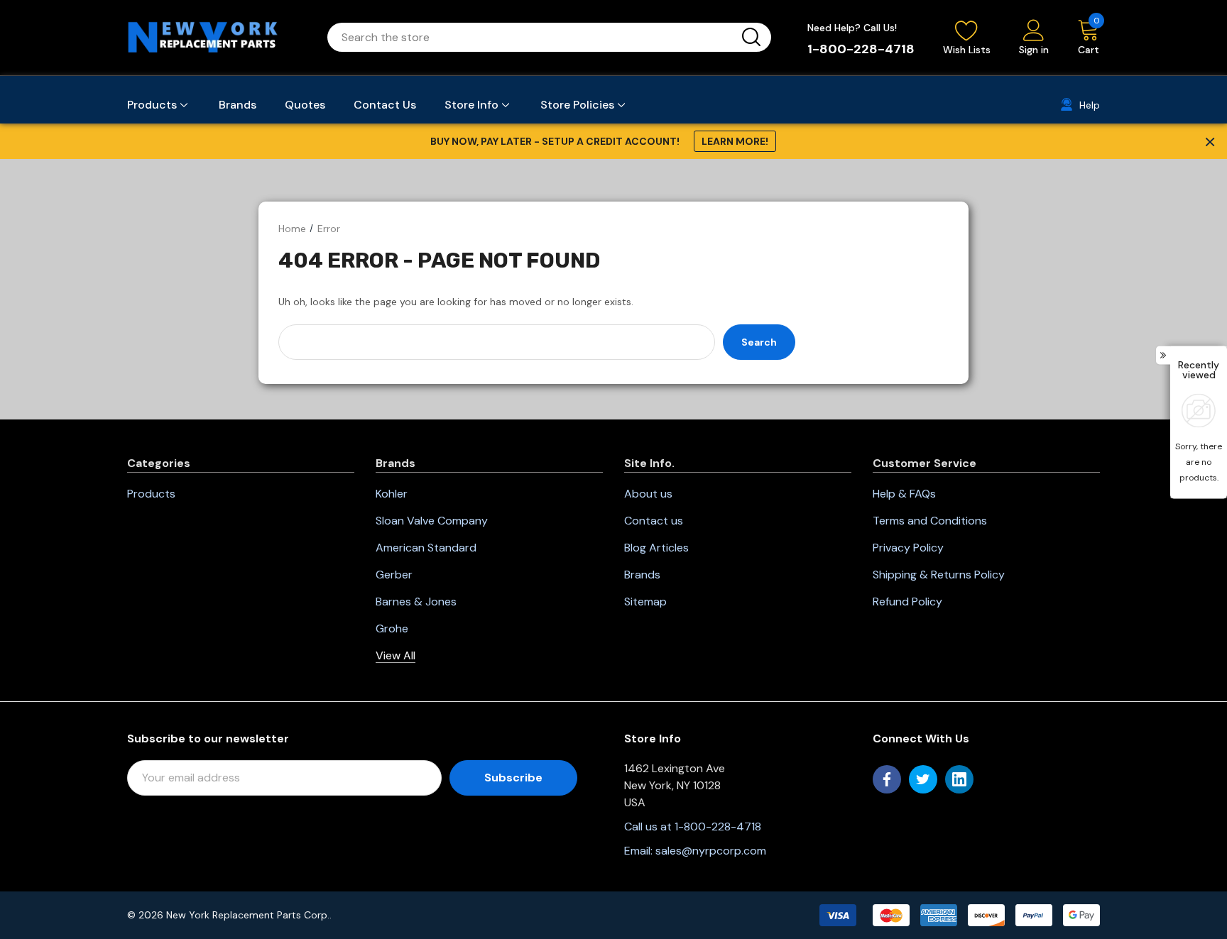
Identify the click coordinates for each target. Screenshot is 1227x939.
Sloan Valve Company (432, 520)
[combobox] (532, 37)
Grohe (392, 628)
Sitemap (645, 601)
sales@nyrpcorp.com (710, 850)
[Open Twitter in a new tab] (923, 779)
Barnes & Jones (416, 601)
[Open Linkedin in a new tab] (959, 779)
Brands (642, 574)
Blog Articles (656, 547)
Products (151, 493)
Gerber (394, 574)
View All (395, 655)
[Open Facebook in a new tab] (887, 779)
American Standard (426, 547)
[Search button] (751, 37)
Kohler (392, 493)
